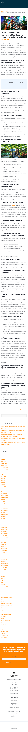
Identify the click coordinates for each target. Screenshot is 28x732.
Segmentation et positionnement (8, 629)
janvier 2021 (4, 561)
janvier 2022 (4, 546)
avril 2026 (3, 459)
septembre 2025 (4, 474)
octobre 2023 (4, 512)
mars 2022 (3, 542)
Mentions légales (14, 728)
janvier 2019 (4, 584)
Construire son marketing (6, 603)
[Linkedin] (12, 682)
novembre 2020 (4, 565)
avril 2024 (3, 501)
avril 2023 (3, 523)
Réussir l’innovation (14, 693)
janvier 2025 (4, 491)
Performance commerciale (7, 622)
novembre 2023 (4, 510)
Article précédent (5, 409)
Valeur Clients (4, 637)
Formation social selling (14, 695)
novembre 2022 (4, 533)
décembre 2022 (4, 531)
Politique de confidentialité (14, 726)
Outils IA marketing (5, 620)
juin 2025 (3, 480)
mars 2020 (3, 571)
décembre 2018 (4, 586)
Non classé (3, 616)
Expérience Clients (5, 610)
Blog (2, 599)
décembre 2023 (4, 508)
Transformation (4, 635)
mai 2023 (3, 520)
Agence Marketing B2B (14, 687)
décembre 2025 (4, 467)
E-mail (14, 656)
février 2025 (4, 488)
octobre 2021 (4, 550)
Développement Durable (6, 605)
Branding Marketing (14, 688)
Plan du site (14, 704)
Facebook (13, 205)
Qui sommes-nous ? (14, 700)
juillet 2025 (3, 478)
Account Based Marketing (7, 597)
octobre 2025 (4, 471)
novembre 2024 (4, 495)
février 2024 (4, 506)
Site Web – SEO (4, 631)
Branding (3, 601)
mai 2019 (3, 578)
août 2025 (3, 476)
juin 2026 (3, 454)
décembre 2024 (4, 493)
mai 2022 (3, 540)
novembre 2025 (4, 469)
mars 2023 (3, 525)
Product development (6, 624)
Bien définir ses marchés (14, 691)
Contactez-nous (14, 703)
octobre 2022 (4, 535)
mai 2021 (3, 552)
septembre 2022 (4, 537)
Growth (3, 612)
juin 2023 (3, 518)
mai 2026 (3, 457)
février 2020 (4, 574)
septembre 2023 (4, 514)
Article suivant (23, 409)
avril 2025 (3, 484)
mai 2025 (3, 482)
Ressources (3, 627)
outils (2, 618)
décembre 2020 (4, 563)
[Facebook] (15, 682)
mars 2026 (3, 461)
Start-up (3, 633)
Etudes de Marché (5, 607)
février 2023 (4, 527)
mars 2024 (3, 503)
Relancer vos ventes (14, 690)
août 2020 (3, 569)
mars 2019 (3, 582)
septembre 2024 (4, 497)
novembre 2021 (4, 548)
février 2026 (4, 463)
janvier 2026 (4, 465)
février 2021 (4, 559)
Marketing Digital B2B (6, 614)
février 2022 (4, 544)
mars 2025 (3, 486)
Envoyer (7, 662)
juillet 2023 (3, 516)
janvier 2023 (4, 529)
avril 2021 (3, 554)
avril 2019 (3, 580)
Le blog (14, 701)
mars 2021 (3, 557)
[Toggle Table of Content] (23, 84)
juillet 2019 (3, 576)
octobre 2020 (4, 567)
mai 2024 (3, 499)
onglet (14, 129)
